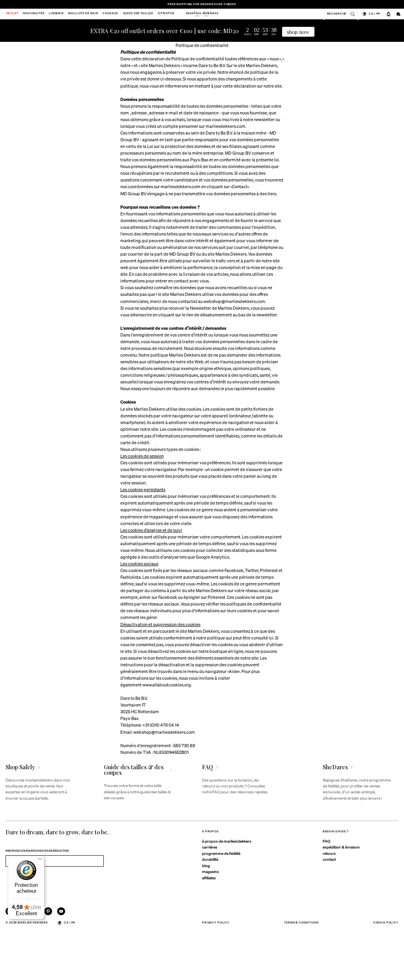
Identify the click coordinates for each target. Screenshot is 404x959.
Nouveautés (34, 14)
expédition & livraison (341, 847)
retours (329, 853)
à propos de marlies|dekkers (226, 841)
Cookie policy (385, 922)
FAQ (326, 841)
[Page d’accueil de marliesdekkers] (202, 14)
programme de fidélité (221, 853)
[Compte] (388, 14)
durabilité (210, 859)
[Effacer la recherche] (350, 14)
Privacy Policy (216, 922)
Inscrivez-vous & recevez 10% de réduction (37, 850)
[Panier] (398, 14)
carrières (209, 847)
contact (329, 859)
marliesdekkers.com (225, 126)
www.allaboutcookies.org (166, 685)
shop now (298, 31)
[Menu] (40, 861)
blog (206, 865)
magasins (210, 871)
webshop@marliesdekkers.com (234, 301)
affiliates (209, 877)
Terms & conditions (301, 922)
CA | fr (374, 13)
